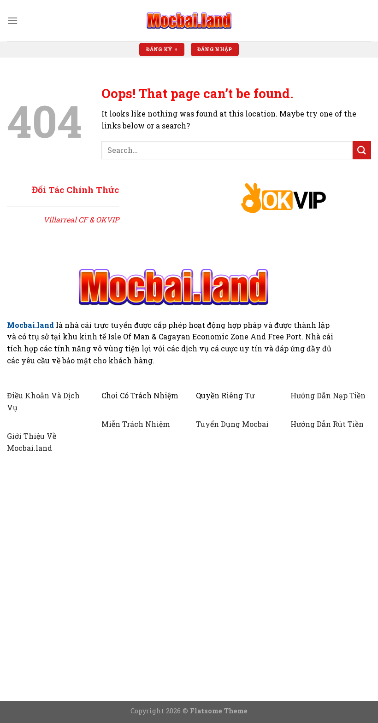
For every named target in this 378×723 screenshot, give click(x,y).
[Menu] (12, 20)
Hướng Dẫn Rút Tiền (327, 424)
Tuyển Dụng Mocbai (232, 424)
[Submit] (362, 150)
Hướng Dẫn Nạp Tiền (328, 395)
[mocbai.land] (189, 20)
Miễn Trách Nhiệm (135, 424)
